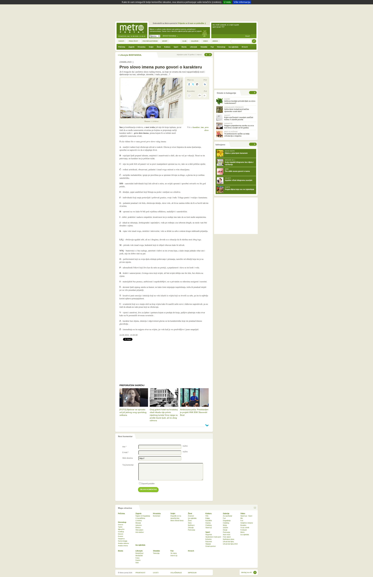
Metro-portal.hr (132, 28)
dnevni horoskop (170, 36)
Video (242, 514)
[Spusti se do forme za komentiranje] (189, 95)
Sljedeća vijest (206, 54)
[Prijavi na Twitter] (193, 84)
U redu (227, 2)
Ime (124, 447)
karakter (196, 127)
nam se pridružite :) (198, 23)
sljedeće (255, 144)
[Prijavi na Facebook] (189, 84)
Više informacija (242, 2)
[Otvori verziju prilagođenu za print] (205, 84)
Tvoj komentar (128, 465)
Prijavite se (183, 23)
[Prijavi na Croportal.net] (197, 84)
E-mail (125, 452)
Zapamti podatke (148, 484)
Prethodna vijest (210, 54)
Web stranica (127, 458)
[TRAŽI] (254, 41)
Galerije (226, 514)
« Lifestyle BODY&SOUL (130, 55)
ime (202, 127)
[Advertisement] (187, 12)
